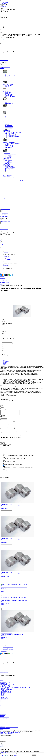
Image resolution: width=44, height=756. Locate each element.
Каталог (2, 695)
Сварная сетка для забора (8, 649)
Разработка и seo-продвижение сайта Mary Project (10, 732)
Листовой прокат (3, 697)
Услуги (1, 680)
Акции (1, 729)
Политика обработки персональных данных (9, 727)
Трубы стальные (3, 706)
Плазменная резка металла (8, 184)
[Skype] (10, 275)
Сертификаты (5, 193)
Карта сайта (2, 726)
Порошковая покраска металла (9, 182)
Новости (4, 195)
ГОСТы (4, 192)
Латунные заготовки (7, 183)
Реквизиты (5, 194)
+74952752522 (5, 2)
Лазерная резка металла (7, 175)
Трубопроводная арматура (5, 705)
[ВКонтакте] (1, 275)
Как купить (5, 362)
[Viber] (7, 275)
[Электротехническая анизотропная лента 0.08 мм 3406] (22, 311)
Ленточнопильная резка (7, 179)
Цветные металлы (4, 708)
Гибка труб (5, 187)
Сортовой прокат (6, 648)
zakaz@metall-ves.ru (4, 6)
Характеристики (6, 361)
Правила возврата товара (5, 728)
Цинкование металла (7, 181)
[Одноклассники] (2, 275)
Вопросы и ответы (4, 718)
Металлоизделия (3, 699)
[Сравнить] (3, 348)
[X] (6, 275)
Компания (2, 709)
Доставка (4, 364)
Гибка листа (5, 186)
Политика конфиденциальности (6, 733)
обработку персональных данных (14, 417)
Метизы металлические (5, 700)
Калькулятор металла (7, 196)
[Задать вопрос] (2, 346)
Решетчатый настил (4, 701)
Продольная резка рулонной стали (9, 177)
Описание (5, 360)
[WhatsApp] (9, 275)
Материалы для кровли (5, 698)
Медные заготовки (6, 176)
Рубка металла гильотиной (8, 185)
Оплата (4, 363)
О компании (5, 191)
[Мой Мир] (4, 275)
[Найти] (1, 211)
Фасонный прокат (4, 707)
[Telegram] (3, 26)
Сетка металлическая (4, 702)
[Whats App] (3, 27)
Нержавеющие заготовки (8, 178)
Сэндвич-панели (3, 704)
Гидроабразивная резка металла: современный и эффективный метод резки (17, 180)
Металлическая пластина (8, 647)
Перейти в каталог (4, 752)
